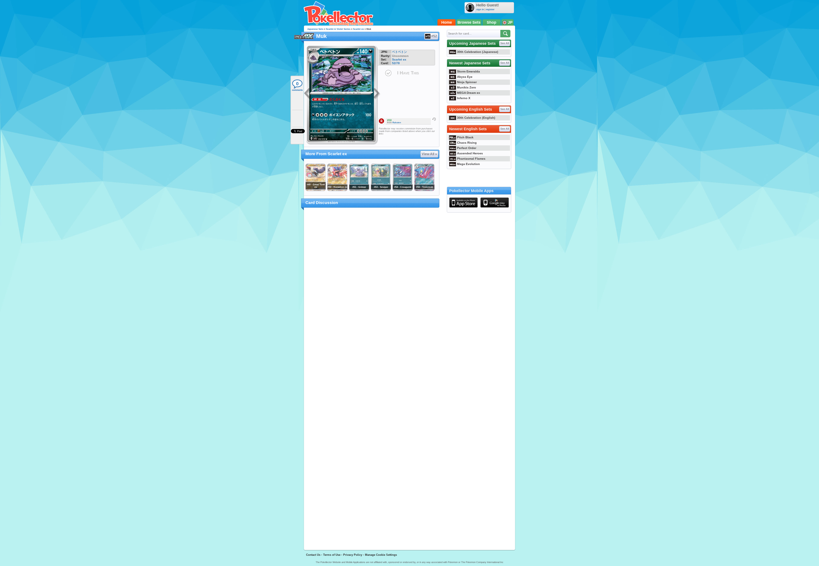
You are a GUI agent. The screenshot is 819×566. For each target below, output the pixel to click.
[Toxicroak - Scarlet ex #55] (424, 190)
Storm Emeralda (468, 71)
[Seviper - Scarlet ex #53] (380, 190)
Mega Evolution (468, 164)
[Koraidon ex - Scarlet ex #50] (337, 190)
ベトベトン (399, 52)
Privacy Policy (352, 554)
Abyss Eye (464, 76)
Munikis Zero (466, 87)
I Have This (408, 72)
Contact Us (313, 554)
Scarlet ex (358, 29)
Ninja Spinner (467, 82)
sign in (480, 9)
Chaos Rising (467, 142)
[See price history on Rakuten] (434, 119)
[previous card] (307, 94)
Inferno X (463, 98)
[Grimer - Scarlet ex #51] (359, 190)
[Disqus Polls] (371, 266)
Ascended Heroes (470, 153)
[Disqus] (371, 376)
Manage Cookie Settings (381, 554)
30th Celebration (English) (476, 117)
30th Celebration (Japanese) (477, 52)
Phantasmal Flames (471, 158)
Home (446, 22)
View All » (429, 154)
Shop (491, 22)
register (490, 9)
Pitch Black (465, 137)
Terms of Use (331, 554)
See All (504, 43)
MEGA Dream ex (468, 92)
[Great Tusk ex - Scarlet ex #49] (315, 190)
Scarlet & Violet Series (338, 29)
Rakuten (396, 122)
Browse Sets (469, 22)
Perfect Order (466, 148)
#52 (434, 36)
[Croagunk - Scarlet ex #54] (402, 190)
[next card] (376, 94)
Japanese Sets (315, 29)
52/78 (396, 63)
